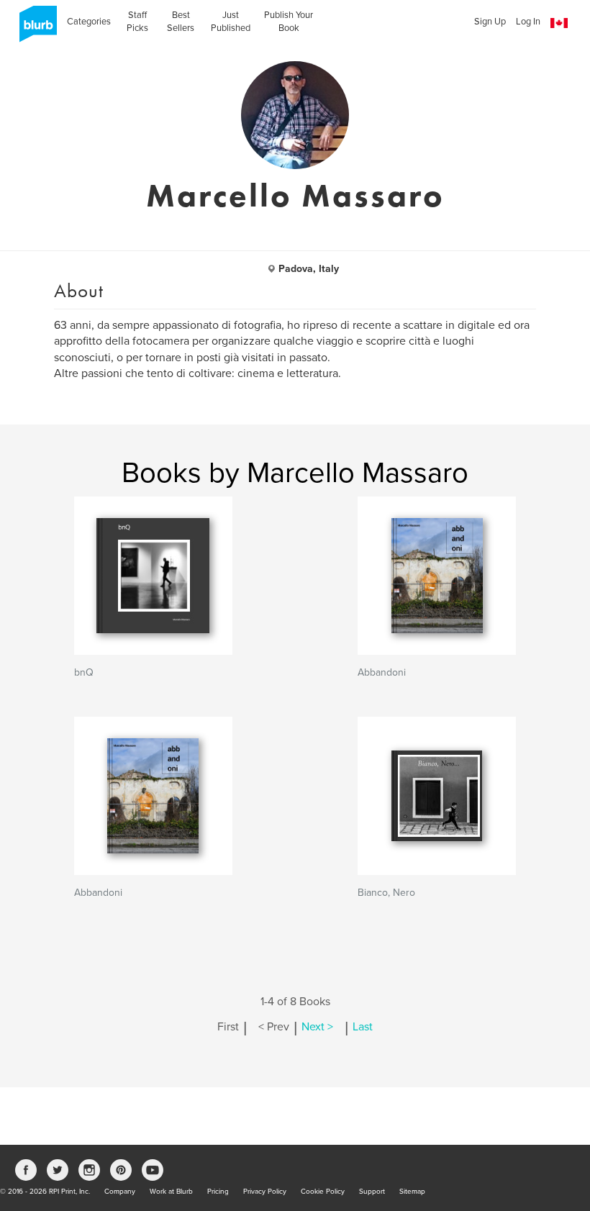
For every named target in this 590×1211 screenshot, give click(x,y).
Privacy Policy (264, 1191)
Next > (317, 1027)
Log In (528, 21)
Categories (89, 21)
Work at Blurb (171, 1191)
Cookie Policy (323, 1191)
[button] (559, 23)
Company (119, 1191)
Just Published (230, 21)
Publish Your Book (288, 21)
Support (372, 1191)
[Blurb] (34, 29)
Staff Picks (137, 21)
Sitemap (412, 1191)
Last (363, 1027)
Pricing (218, 1191)
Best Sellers (180, 21)
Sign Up (490, 21)
